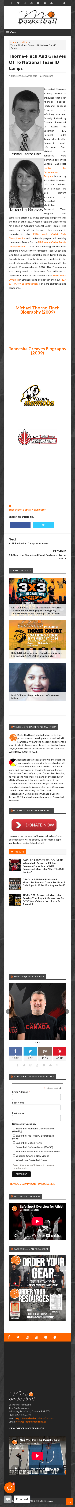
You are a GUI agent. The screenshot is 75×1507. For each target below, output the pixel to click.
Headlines (23, 42)
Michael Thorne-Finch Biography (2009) (37, 309)
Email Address (21, 1092)
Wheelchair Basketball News (31, 1160)
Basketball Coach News (29, 1142)
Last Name (18, 1113)
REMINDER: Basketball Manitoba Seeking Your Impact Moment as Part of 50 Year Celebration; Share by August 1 (44, 900)
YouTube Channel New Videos (32, 1155)
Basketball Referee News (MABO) (34, 1147)
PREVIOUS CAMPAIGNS (22, 1183)
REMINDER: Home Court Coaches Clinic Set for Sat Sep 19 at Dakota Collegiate (36, 654)
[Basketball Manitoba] (37, 17)
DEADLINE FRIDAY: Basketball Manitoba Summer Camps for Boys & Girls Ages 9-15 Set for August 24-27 (44, 882)
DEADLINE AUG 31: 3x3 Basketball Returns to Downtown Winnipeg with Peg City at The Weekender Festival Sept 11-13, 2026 (36, 610)
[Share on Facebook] (20, 525)
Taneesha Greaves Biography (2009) (37, 350)
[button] (9, 1011)
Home (13, 42)
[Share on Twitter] (43, 525)
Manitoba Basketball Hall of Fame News (38, 1151)
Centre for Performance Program (55, 172)
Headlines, (48, 76)
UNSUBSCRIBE (46, 1183)
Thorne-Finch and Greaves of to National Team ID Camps (37, 62)
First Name (18, 1102)
